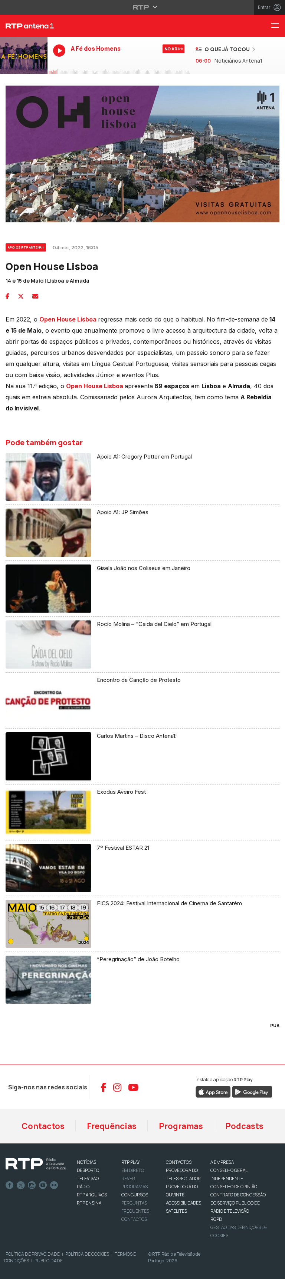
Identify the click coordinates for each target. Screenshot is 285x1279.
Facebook (10, 1185)
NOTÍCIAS (86, 1162)
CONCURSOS (134, 1195)
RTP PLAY (130, 1162)
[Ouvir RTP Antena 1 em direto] (24, 55)
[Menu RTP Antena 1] (278, 26)
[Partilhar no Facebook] (7, 296)
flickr (54, 1185)
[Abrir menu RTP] (142, 7)
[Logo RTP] (36, 1164)
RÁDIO (83, 1186)
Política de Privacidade (33, 1254)
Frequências (112, 1126)
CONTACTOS (178, 1162)
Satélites (176, 1211)
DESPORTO (88, 1170)
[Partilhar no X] (21, 296)
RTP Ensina (89, 1203)
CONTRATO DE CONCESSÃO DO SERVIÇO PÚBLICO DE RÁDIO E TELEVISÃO (238, 1203)
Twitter (21, 1185)
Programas (181, 1126)
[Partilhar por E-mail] (35, 296)
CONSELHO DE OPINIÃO (233, 1186)
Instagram (32, 1185)
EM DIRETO (132, 1170)
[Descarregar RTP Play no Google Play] (252, 1092)
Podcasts (244, 1126)
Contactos (43, 1126)
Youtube (43, 1185)
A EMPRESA (222, 1162)
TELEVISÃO (88, 1178)
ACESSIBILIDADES (183, 1203)
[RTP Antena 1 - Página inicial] (24, 26)
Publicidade (49, 1261)
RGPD (216, 1219)
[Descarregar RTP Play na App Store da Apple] (213, 1092)
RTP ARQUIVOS (92, 1195)
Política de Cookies (87, 1254)
